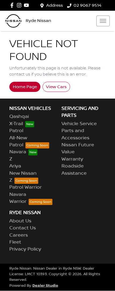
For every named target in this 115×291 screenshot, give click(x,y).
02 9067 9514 (87, 5)
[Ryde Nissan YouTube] (27, 5)
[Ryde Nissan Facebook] (13, 5)
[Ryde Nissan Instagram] (20, 5)
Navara (17, 152)
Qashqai (19, 117)
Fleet (15, 242)
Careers (18, 235)
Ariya (15, 166)
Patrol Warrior (25, 187)
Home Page (25, 86)
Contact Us (22, 228)
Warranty (72, 159)
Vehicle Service (79, 124)
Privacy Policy (25, 249)
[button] (103, 21)
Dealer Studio (45, 285)
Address (54, 5)
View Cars (56, 86)
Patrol (16, 131)
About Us (20, 221)
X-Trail (16, 124)
